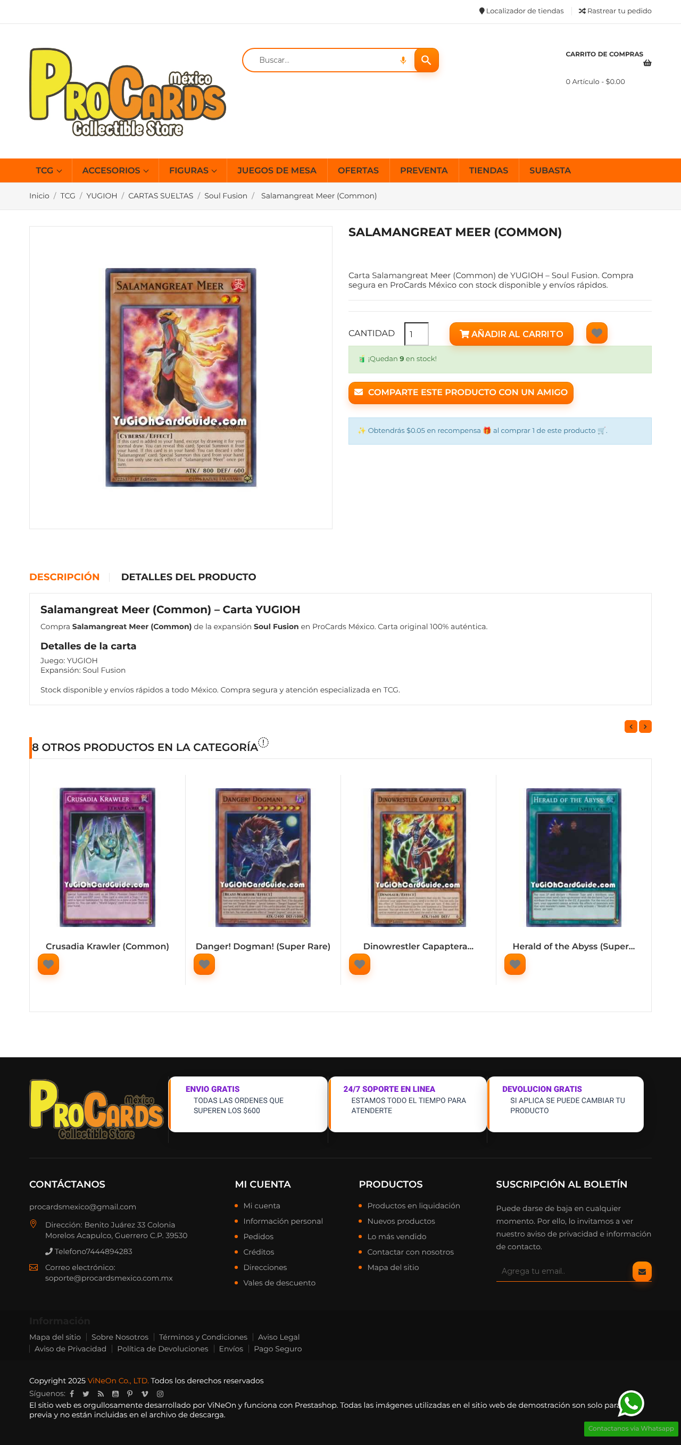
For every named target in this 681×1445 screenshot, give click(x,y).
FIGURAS (190, 171)
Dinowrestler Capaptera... (418, 947)
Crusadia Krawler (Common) (107, 947)
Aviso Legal (279, 1337)
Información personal (283, 1221)
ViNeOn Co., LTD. (118, 1380)
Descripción (64, 577)
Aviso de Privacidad (70, 1349)
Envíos (231, 1349)
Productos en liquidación (413, 1206)
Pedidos (258, 1237)
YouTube (115, 1394)
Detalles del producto (188, 577)
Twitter (85, 1394)
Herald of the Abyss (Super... (574, 947)
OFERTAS (358, 171)
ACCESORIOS (112, 171)
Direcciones (265, 1268)
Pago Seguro (278, 1349)
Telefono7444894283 (92, 1251)
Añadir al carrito (516, 334)
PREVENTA (424, 171)
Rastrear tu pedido (619, 11)
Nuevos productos (401, 1221)
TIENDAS (489, 171)
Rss (101, 1394)
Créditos (258, 1252)
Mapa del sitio (393, 1268)
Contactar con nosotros (410, 1252)
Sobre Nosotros (120, 1337)
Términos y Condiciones (203, 1337)
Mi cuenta (262, 1184)
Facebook (72, 1394)
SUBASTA (550, 171)
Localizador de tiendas (523, 11)
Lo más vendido (396, 1237)
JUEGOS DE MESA (276, 171)
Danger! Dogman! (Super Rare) (263, 947)
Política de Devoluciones (162, 1349)
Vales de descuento (279, 1283)
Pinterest (129, 1394)
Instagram (160, 1394)
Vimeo (144, 1394)
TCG (46, 171)
